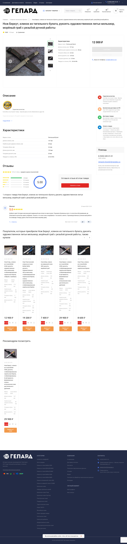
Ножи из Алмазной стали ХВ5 (45, 480)
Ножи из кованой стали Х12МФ (46, 483)
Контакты (70, 465)
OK (81, 536)
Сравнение (21, 32)
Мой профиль (71, 489)
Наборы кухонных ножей (44, 489)
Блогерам (70, 480)
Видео (69, 474)
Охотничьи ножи (41, 516)
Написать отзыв (75, 185)
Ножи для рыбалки (42, 519)
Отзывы (69, 471)
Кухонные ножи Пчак (43, 492)
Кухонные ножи (41, 486)
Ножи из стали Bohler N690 (44, 477)
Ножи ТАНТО (40, 507)
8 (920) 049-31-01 (112, 2)
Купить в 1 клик (107, 54)
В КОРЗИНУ (107, 49)
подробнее (7, 121)
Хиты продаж (41, 462)
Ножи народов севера (43, 513)
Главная (5, 19)
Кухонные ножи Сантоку (44, 495)
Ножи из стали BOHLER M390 (45, 468)
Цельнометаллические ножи (45, 525)
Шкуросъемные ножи (43, 522)
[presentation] (10, 61)
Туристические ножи (43, 504)
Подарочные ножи (42, 501)
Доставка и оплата (72, 462)
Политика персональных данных (11, 470)
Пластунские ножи (42, 498)
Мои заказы (70, 492)
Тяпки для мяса (41, 528)
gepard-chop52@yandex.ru (109, 162)
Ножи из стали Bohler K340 (44, 474)
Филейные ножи (41, 510)
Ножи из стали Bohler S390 (44, 465)
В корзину (6, 323)
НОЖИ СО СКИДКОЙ (42, 459)
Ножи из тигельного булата (18, 19)
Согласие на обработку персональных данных (80, 477)
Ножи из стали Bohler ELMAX (45, 471)
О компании (70, 459)
